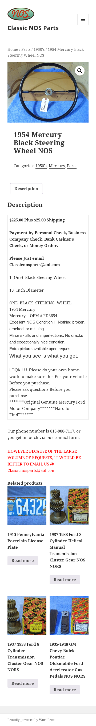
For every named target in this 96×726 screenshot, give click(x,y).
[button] (80, 70)
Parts (25, 49)
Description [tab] (26, 188)
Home (12, 49)
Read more (22, 560)
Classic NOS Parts (33, 28)
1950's (39, 49)
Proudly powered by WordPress (31, 719)
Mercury (57, 165)
